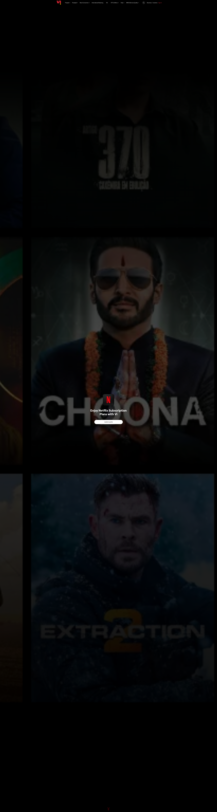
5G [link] (107, 2)
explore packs (108, 422)
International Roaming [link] (97, 2)
